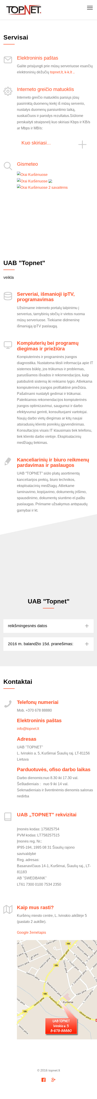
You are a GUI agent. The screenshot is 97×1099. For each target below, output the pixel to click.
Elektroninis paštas (37, 58)
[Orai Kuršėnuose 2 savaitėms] (42, 187)
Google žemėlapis (31, 932)
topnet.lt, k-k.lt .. (62, 72)
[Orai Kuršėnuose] (32, 174)
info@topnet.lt (28, 729)
